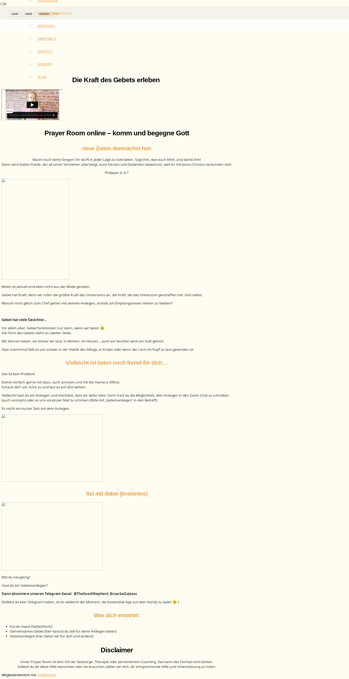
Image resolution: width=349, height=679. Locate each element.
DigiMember (47, 675)
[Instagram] (6, 13)
